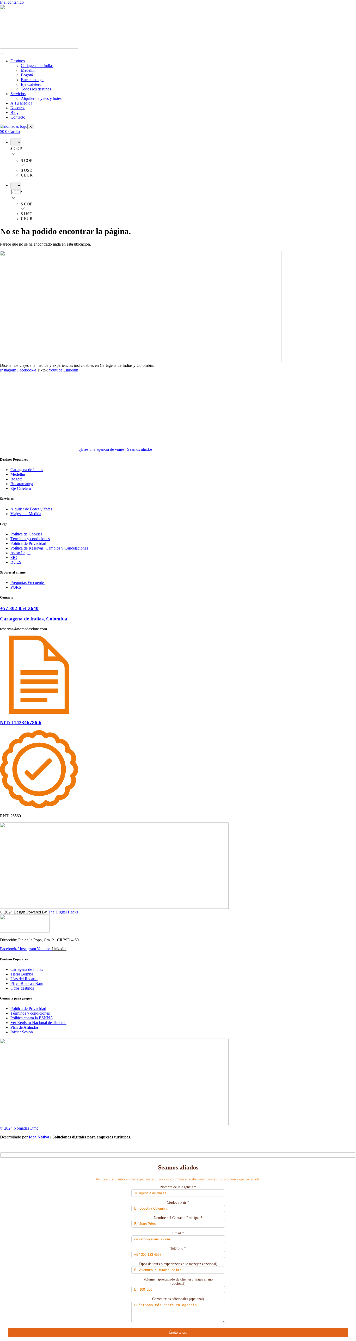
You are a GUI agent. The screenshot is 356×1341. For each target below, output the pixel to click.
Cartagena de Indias (37, 65)
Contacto (17, 117)
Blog (14, 112)
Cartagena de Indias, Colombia (33, 618)
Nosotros (17, 108)
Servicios (18, 94)
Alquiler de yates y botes (41, 98)
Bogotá (27, 75)
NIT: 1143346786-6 (20, 722)
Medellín (28, 70)
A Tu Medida (21, 103)
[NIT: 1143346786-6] (39, 712)
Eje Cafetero (31, 84)
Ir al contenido (12, 2)
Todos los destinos (36, 89)
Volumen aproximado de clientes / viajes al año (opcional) (178, 1281)
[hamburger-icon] (2, 53)
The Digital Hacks (63, 912)
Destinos (17, 61)
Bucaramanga (32, 79)
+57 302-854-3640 (19, 608)
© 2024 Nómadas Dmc (19, 1128)
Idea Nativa (39, 1137)
